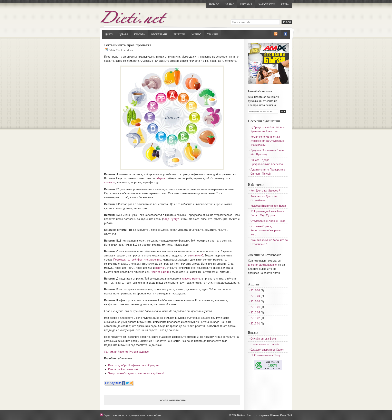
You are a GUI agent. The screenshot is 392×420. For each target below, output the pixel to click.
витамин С (196, 255)
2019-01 (255, 307)
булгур (175, 219)
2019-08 (255, 290)
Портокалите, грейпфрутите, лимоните (137, 259)
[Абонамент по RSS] (276, 34)
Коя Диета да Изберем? (265, 190)
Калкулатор (266, 4)
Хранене (212, 34)
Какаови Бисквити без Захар (268, 205)
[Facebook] (285, 34)
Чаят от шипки (160, 271)
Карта (285, 4)
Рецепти (179, 34)
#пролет (123, 351)
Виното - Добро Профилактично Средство (134, 365)
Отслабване (159, 34)
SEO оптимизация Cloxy (265, 355)
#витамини (110, 351)
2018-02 (255, 318)
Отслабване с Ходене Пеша (268, 220)
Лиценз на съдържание (258, 415)
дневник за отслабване (262, 264)
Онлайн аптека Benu (263, 338)
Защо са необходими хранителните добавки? (136, 373)
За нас (229, 4)
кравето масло (191, 278)
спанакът (109, 182)
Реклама (246, 4)
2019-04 (255, 295)
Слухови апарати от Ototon (267, 349)
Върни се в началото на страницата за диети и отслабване (132, 415)
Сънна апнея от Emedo (265, 344)
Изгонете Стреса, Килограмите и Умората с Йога (266, 230)
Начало (214, 4)
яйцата (160, 178)
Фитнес (196, 34)
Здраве (123, 34)
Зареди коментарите (172, 400)
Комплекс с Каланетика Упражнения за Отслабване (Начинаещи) (267, 140)
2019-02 (255, 301)
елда (166, 219)
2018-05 (255, 312)
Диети (109, 34)
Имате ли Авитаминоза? (123, 369)
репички (160, 267)
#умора (133, 351)
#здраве (144, 351)
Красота (139, 34)
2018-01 (255, 323)
